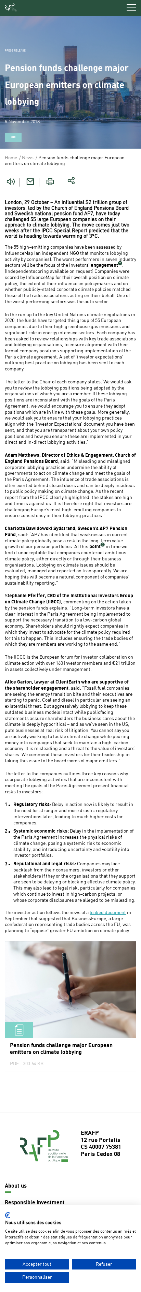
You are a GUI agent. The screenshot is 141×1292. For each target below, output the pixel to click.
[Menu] (131, 7)
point (95, 546)
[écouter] (10, 182)
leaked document (108, 912)
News (28, 158)
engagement (104, 265)
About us (16, 1186)
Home (11, 158)
